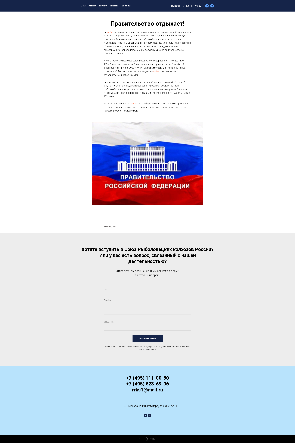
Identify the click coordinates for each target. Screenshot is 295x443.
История (103, 6)
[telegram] (212, 5)
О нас (83, 6)
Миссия (92, 6)
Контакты (126, 6)
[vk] (207, 5)
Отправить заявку (147, 338)
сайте (110, 32)
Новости (114, 6)
